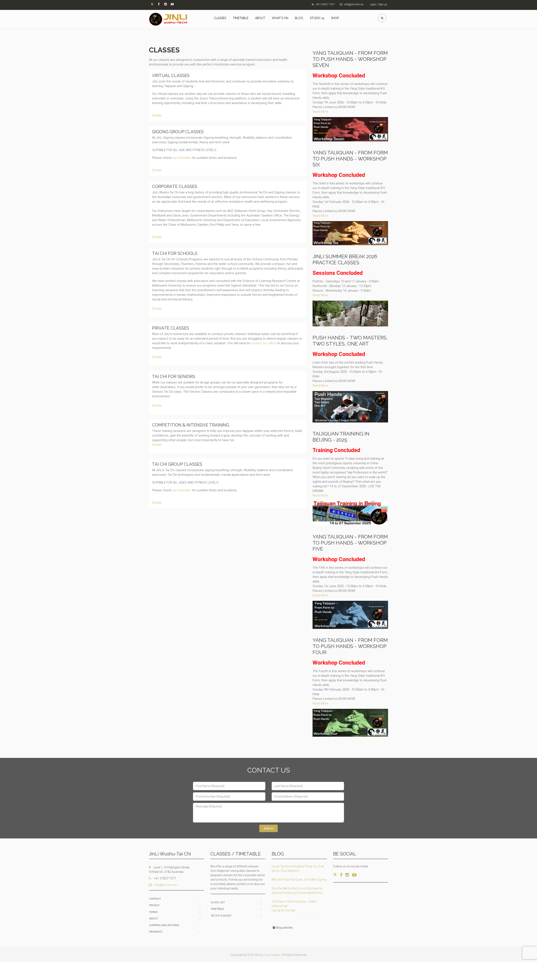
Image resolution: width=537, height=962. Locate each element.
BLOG (299, 18)
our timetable (181, 158)
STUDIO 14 (317, 18)
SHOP (335, 18)
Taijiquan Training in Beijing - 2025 (341, 437)
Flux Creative (272, 955)
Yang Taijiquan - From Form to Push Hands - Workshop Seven (350, 59)
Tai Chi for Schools (174, 253)
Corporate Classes (174, 186)
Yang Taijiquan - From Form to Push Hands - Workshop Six (350, 159)
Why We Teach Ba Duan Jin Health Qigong (299, 879)
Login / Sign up (378, 4)
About (153, 918)
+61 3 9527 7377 (325, 4)
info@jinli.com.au (354, 4)
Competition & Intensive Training (190, 425)
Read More (320, 111)
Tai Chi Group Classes (177, 464)
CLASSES (220, 18)
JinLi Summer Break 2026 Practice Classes (345, 259)
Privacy (154, 905)
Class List (218, 902)
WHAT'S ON (280, 18)
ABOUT (260, 18)
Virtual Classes (171, 75)
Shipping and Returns (164, 925)
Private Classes (170, 328)
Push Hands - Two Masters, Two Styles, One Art (350, 341)
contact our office (263, 343)
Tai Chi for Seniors (173, 376)
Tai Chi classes (221, 915)
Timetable (217, 908)
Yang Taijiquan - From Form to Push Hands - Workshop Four (350, 646)
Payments (155, 931)
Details (157, 115)
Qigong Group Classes (178, 131)
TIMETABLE (240, 18)
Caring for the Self (283, 910)
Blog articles (284, 927)
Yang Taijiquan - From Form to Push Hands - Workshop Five (350, 543)
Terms (153, 912)
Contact (155, 898)
